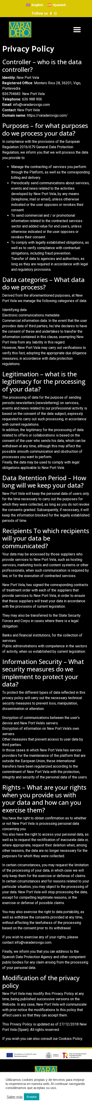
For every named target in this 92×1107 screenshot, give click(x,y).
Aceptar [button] (32, 1096)
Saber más (15, 1097)
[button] (77, 29)
